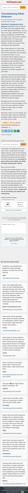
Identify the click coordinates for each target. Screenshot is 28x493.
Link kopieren (14, 243)
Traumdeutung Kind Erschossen (12, 309)
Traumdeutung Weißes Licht (11, 330)
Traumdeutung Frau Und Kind (11, 391)
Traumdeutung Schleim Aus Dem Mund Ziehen (12, 375)
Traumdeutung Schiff (8, 356)
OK (22, 491)
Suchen (23, 7)
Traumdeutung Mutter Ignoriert (11, 456)
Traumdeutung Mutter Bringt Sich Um (14, 483)
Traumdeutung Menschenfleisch (12, 408)
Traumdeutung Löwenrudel (10, 278)
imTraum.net (14, 2)
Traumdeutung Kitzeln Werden (11, 433)
